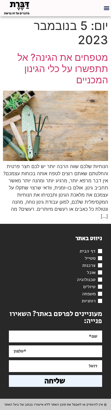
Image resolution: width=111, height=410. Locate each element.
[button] (106, 8)
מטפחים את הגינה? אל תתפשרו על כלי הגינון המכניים (62, 69)
